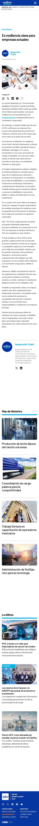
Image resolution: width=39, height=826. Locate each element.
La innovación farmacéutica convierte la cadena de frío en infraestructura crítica (18, 9)
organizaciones (9, 119)
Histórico (7, 31)
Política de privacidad (28, 813)
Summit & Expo (17, 798)
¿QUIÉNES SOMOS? (26, 816)
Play (13, 801)
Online (14, 796)
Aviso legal (24, 819)
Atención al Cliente (9, 819)
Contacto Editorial (9, 813)
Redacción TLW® (15, 55)
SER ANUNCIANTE (8, 816)
